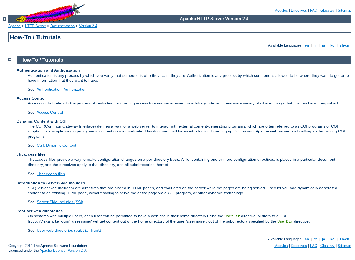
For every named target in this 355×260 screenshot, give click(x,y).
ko (332, 45)
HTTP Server (35, 26)
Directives (299, 10)
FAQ (313, 10)
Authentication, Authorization (62, 89)
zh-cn (344, 45)
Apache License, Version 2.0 (63, 250)
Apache (14, 26)
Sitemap (344, 10)
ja (323, 45)
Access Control (50, 112)
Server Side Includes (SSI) (60, 202)
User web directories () (69, 230)
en (307, 45)
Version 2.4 (88, 26)
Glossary (327, 10)
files (51, 174)
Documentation (62, 26)
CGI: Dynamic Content (56, 145)
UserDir (232, 216)
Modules (281, 10)
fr (315, 45)
